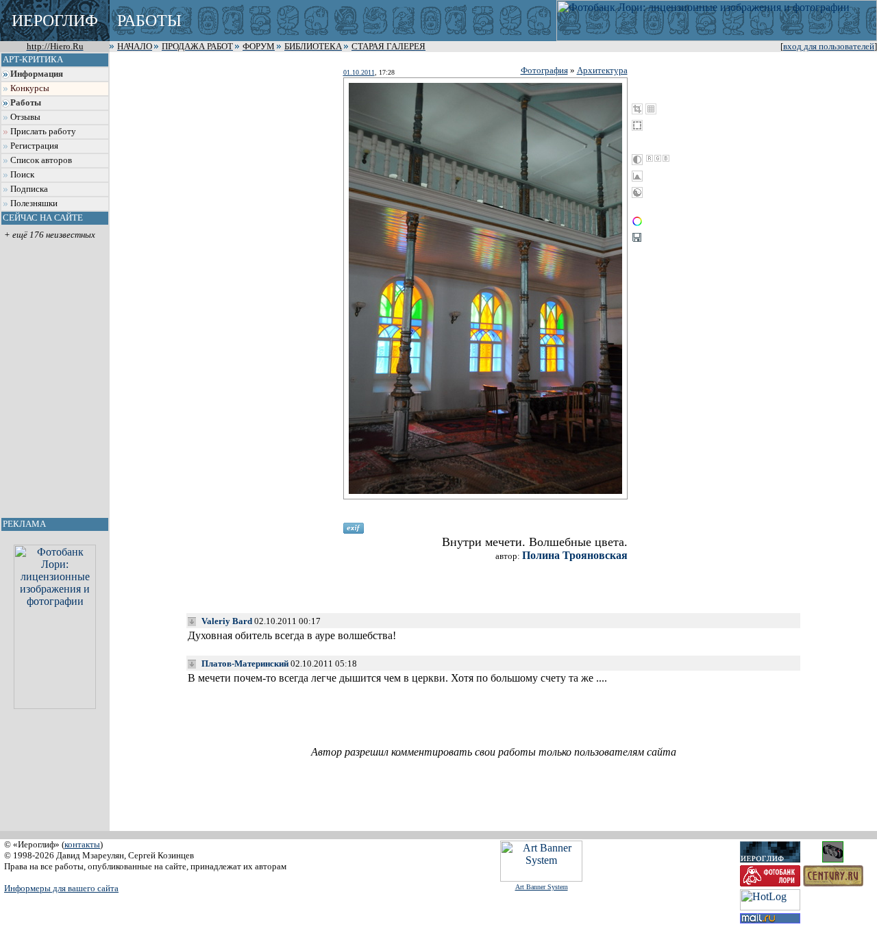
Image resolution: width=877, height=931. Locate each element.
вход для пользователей (828, 46)
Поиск (22, 174)
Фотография (544, 70)
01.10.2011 (359, 72)
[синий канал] (666, 158)
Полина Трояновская (575, 555)
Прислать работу (43, 131)
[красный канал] (649, 158)
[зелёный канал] (658, 158)
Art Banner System (541, 887)
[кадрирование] (637, 108)
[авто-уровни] (637, 192)
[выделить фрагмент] (637, 125)
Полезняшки (34, 203)
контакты (82, 844)
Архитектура (602, 70)
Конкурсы (29, 88)
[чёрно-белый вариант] (637, 159)
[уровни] (637, 176)
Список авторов (41, 160)
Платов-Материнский (244, 663)
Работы (25, 103)
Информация (36, 74)
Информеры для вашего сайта (61, 888)
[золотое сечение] (650, 108)
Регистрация (34, 146)
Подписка (29, 189)
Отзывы (25, 117)
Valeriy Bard (226, 621)
